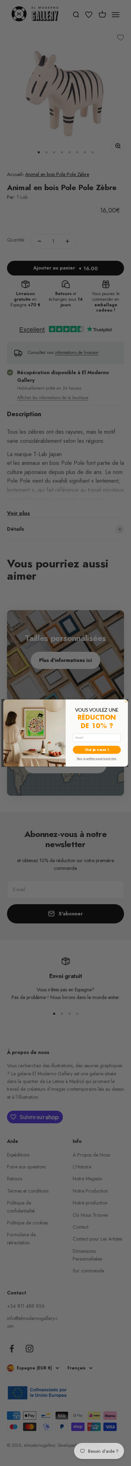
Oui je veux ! (97, 750)
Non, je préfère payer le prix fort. (97, 758)
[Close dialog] (126, 702)
